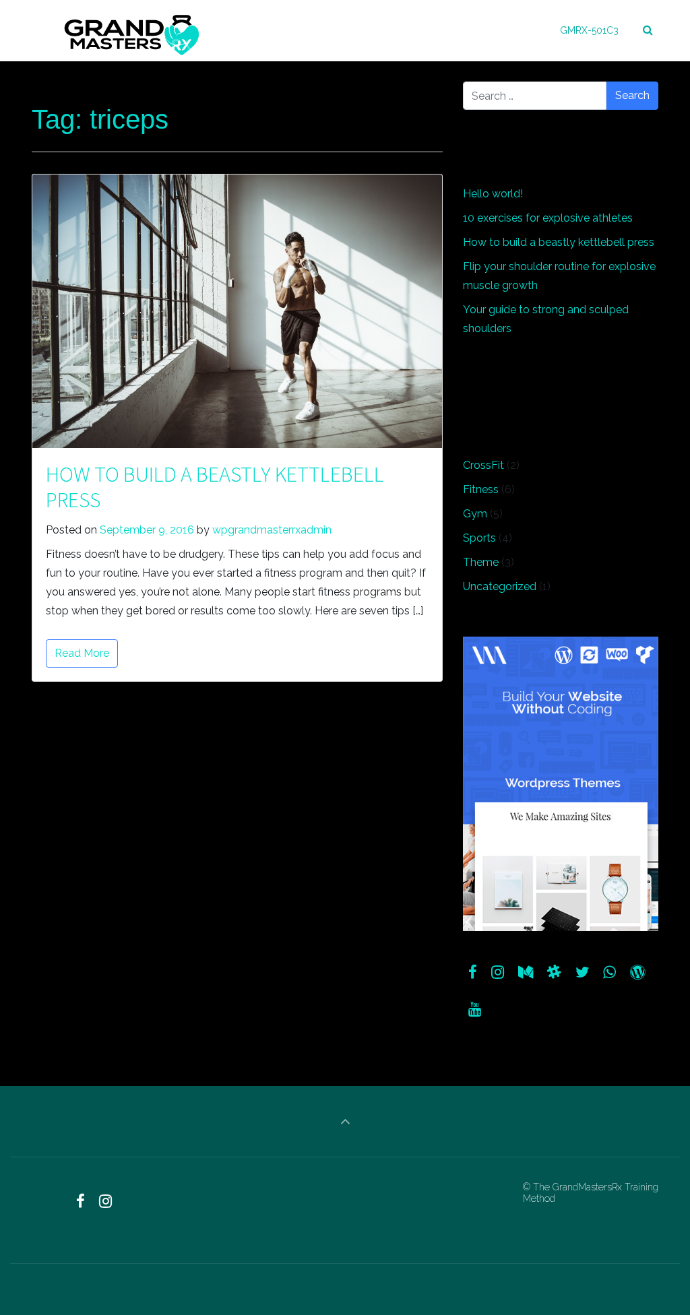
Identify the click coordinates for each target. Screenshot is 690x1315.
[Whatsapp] (610, 972)
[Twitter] (582, 972)
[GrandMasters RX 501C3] (132, 30)
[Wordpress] (638, 972)
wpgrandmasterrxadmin (272, 529)
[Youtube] (475, 1009)
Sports (479, 538)
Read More (82, 653)
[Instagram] (498, 972)
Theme (481, 562)
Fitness (481, 489)
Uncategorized (499, 586)
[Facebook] (473, 972)
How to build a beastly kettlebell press (215, 487)
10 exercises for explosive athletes (548, 218)
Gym (475, 513)
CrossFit (483, 465)
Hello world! (493, 193)
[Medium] (526, 972)
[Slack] (554, 972)
